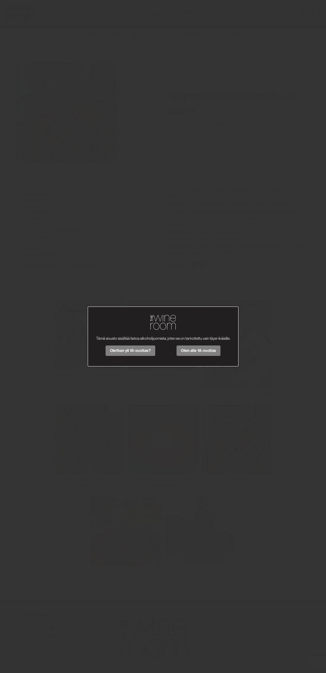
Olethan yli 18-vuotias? (130, 350)
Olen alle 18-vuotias (198, 350)
